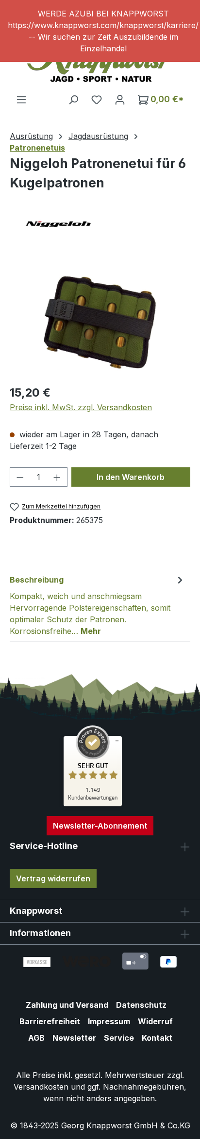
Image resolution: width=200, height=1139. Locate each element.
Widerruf (155, 1021)
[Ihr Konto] (120, 99)
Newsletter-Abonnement (100, 826)
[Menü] (21, 99)
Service (119, 1038)
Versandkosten (41, 1087)
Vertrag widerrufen (53, 878)
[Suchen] (73, 99)
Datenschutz (141, 1005)
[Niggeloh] (100, 224)
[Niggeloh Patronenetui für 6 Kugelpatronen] (100, 322)
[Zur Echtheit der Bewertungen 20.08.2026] (93, 803)
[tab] (97, 604)
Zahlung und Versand (67, 1005)
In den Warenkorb (131, 477)
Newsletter (74, 1038)
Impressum (109, 1021)
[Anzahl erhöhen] (57, 477)
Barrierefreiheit (49, 1021)
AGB (36, 1038)
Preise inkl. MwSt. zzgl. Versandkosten (81, 407)
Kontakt (157, 1038)
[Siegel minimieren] (117, 741)
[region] (100, 31)
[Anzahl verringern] (20, 477)
